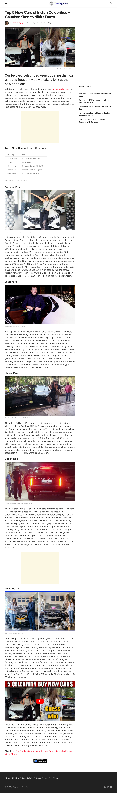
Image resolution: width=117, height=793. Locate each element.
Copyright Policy (27, 778)
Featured (42, 23)
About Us (47, 778)
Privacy (7, 778)
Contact (38, 778)
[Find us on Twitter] (105, 787)
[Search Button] (111, 3)
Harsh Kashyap (17, 23)
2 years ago (31, 23)
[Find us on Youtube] (111, 787)
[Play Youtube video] (40, 701)
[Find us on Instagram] (108, 787)
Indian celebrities (60, 89)
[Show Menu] (6, 3)
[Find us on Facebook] (101, 787)
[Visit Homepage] (58, 3)
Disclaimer (15, 778)
